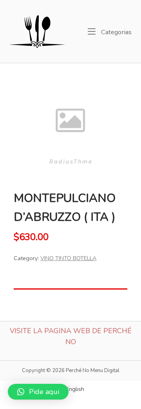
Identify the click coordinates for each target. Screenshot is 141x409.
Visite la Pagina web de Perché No (71, 336)
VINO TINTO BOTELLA (68, 258)
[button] (38, 392)
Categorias (115, 32)
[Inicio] (38, 31)
